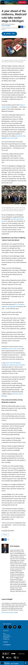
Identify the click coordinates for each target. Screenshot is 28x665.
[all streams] (26, 663)
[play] (2, 663)
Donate (23, 2)
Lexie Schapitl (6, 25)
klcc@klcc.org (6, 639)
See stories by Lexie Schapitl (10, 612)
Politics (5, 534)
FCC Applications (7, 644)
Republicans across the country (11, 348)
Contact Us (5, 642)
